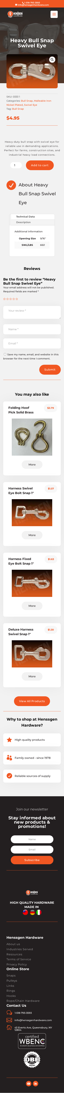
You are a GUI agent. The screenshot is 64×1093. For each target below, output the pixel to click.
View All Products (32, 701)
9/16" (43, 238)
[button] (52, 60)
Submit (50, 369)
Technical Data (25, 216)
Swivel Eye (30, 104)
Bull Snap (27, 100)
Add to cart (40, 165)
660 (42, 245)
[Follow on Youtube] (28, 1083)
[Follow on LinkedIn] (35, 1083)
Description (23, 222)
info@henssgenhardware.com (33, 1020)
